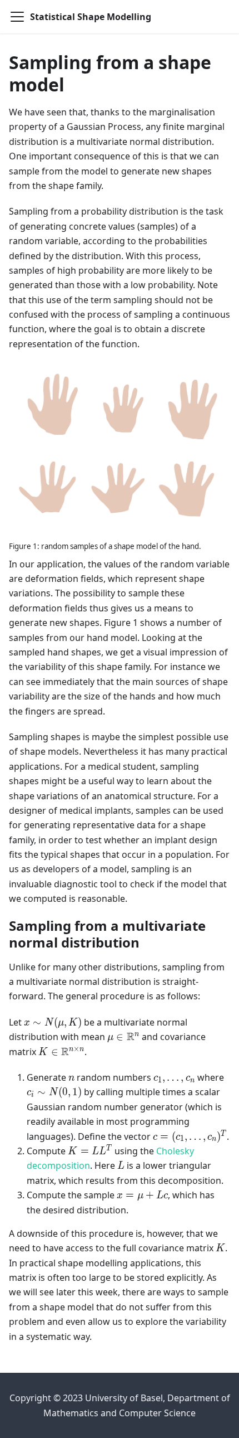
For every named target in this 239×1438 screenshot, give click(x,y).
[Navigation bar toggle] (17, 16)
